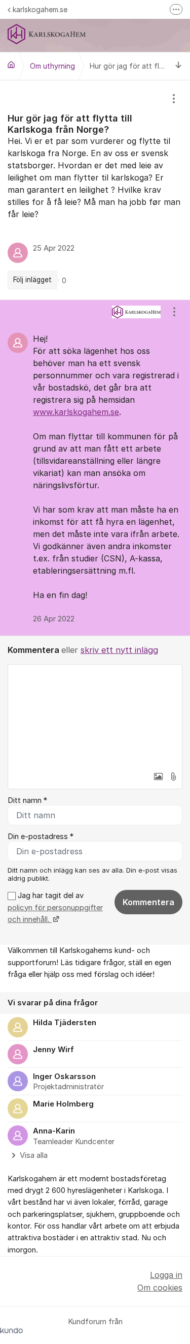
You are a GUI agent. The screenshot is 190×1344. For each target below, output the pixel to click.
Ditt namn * (27, 800)
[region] (95, 190)
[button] (158, 776)
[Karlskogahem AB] (11, 64)
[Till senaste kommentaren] (178, 66)
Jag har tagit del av (55, 907)
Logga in (166, 1275)
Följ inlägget (32, 280)
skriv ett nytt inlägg (119, 650)
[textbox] (95, 715)
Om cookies (159, 1287)
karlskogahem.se (40, 9)
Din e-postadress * (40, 836)
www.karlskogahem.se (76, 412)
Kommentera (148, 902)
